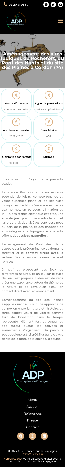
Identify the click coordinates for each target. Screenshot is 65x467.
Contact (32, 427)
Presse (32, 420)
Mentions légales (32, 453)
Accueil (32, 407)
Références (32, 414)
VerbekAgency (13, 458)
